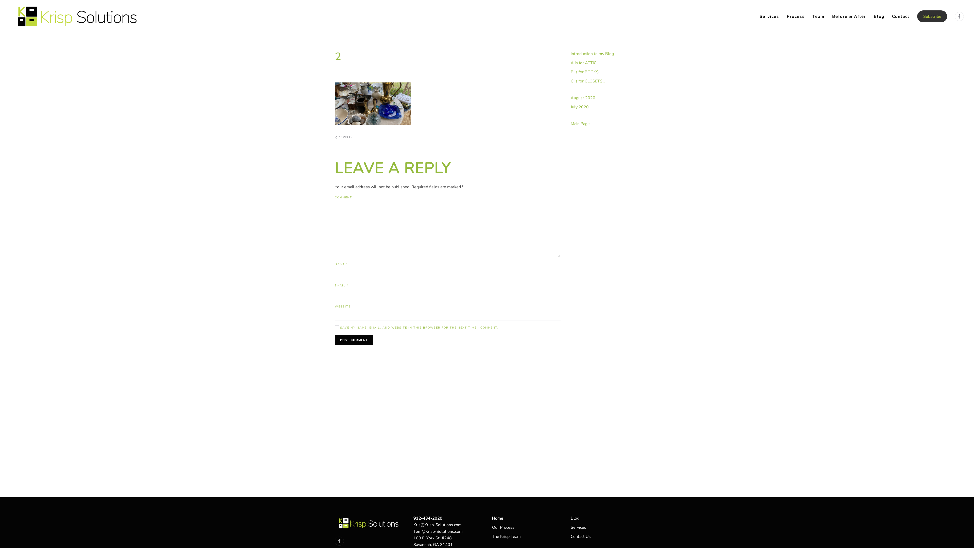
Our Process (503, 527)
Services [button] (769, 16)
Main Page (580, 124)
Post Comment (354, 340)
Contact (901, 16)
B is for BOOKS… (586, 72)
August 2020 (583, 98)
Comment (343, 197)
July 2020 (580, 107)
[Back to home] (78, 16)
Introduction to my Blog (592, 54)
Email (342, 285)
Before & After (849, 16)
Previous (345, 137)
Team (818, 16)
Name (341, 264)
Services (578, 527)
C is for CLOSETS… (588, 81)
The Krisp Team (506, 536)
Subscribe (932, 16)
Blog (879, 16)
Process (796, 16)
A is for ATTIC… (585, 63)
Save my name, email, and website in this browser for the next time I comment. (419, 328)
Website (343, 307)
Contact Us (581, 536)
